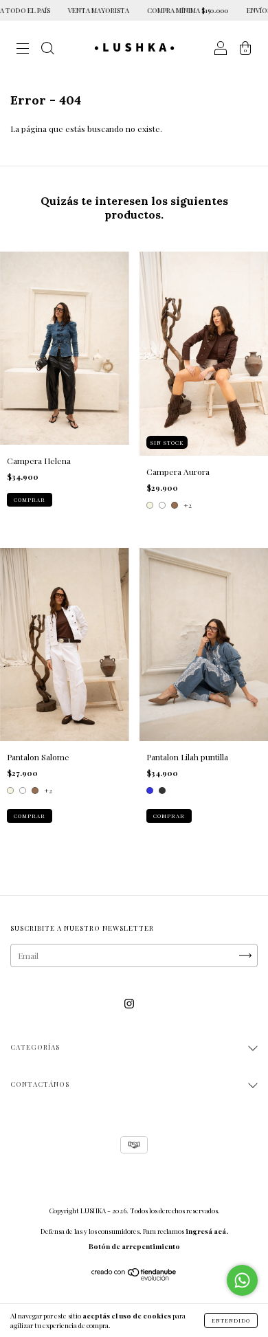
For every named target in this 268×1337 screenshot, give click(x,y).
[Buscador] (47, 49)
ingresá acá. (207, 1231)
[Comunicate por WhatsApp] (242, 1280)
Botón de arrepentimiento (134, 1246)
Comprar (29, 499)
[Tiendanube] (134, 1277)
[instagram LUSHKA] (129, 1002)
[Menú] (23, 49)
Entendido (231, 1320)
